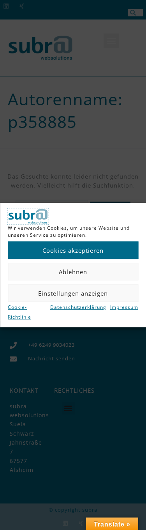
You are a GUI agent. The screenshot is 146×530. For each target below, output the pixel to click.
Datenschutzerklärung (78, 307)
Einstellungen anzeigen (73, 293)
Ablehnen (73, 272)
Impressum (124, 307)
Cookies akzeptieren (73, 250)
